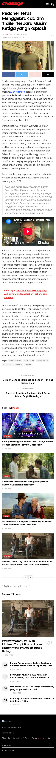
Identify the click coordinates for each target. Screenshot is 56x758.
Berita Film (29, 361)
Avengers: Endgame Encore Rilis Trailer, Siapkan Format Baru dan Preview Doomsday (27, 443)
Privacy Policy (31, 738)
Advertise (17, 738)
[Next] (30, 577)
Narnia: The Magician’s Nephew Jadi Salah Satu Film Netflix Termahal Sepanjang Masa (31, 664)
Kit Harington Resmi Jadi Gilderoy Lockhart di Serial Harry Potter (32, 700)
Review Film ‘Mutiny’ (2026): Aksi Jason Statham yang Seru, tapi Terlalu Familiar (29, 676)
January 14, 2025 (20, 34)
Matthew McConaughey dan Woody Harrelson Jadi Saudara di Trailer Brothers (27, 523)
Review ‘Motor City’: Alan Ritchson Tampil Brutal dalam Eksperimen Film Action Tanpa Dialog (27, 563)
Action (7, 436)
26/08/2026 (7, 568)
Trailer (28, 365)
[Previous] (26, 577)
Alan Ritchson (15, 361)
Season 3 (18, 365)
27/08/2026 (7, 448)
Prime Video (14, 84)
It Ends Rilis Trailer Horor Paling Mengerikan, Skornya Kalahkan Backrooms (25, 483)
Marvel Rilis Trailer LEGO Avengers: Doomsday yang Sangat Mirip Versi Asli (32, 688)
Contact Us (45, 738)
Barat (6, 476)
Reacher (7, 365)
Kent (6, 34)
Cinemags (17, 727)
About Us (6, 738)
